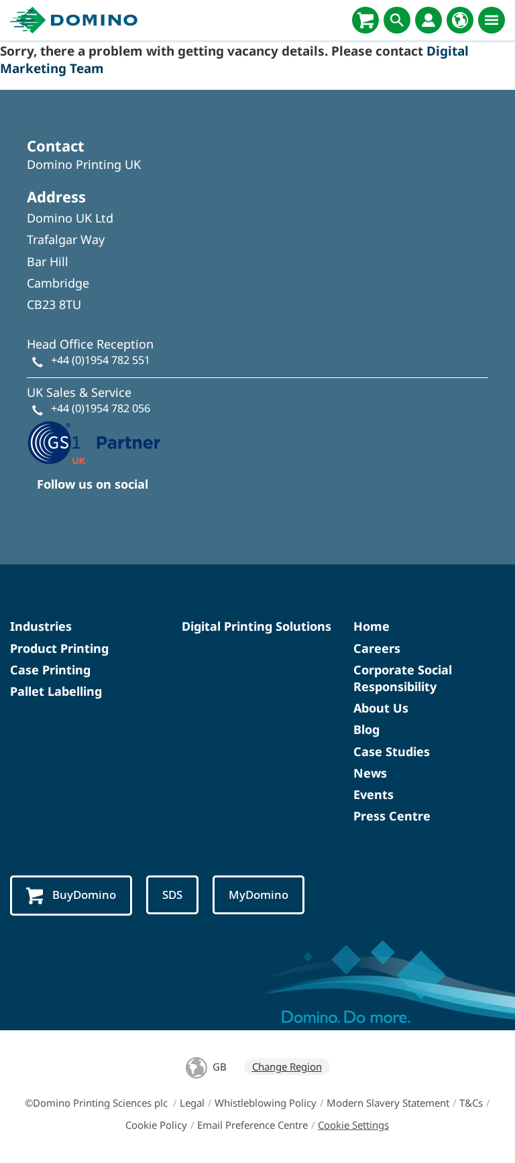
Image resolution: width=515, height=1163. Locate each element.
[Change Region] (460, 20)
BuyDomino (84, 894)
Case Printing (50, 670)
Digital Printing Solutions (256, 626)
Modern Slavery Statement (388, 1102)
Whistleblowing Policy (266, 1102)
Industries (41, 626)
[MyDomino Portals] (428, 20)
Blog (366, 729)
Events (373, 794)
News (370, 773)
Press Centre (392, 816)
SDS (172, 894)
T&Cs (471, 1102)
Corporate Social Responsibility (402, 678)
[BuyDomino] (365, 20)
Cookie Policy (156, 1124)
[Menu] (491, 20)
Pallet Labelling (56, 691)
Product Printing (59, 648)
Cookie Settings (353, 1124)
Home (371, 626)
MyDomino (258, 894)
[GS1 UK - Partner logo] (94, 441)
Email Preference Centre (252, 1124)
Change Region (287, 1066)
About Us (380, 708)
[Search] (397, 20)
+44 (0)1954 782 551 (100, 360)
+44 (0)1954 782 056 (100, 408)
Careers (376, 648)
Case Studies (391, 751)
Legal (192, 1102)
